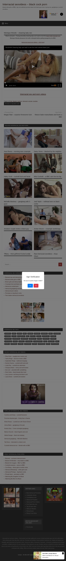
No (36, 285)
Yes (30, 285)
